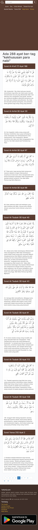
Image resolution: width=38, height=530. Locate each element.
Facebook (4, 509)
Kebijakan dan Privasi (7, 508)
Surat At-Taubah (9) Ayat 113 (17, 359)
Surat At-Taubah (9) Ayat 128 (17, 397)
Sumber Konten (5, 506)
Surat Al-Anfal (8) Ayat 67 (15, 150)
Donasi (32, 9)
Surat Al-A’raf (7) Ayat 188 (15, 66)
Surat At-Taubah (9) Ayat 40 (16, 217)
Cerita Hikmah (18, 6)
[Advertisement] (19, 30)
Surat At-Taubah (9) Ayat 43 (16, 281)
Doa (11, 6)
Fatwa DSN (17, 9)
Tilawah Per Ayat (28, 6)
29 (8, 481)
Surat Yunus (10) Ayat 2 (14, 432)
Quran (7, 6)
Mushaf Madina (8, 9)
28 (4, 481)
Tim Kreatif (4, 504)
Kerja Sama (25, 9)
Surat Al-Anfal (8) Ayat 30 (15, 111)
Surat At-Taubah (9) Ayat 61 (16, 313)
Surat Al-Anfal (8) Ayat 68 (15, 188)
